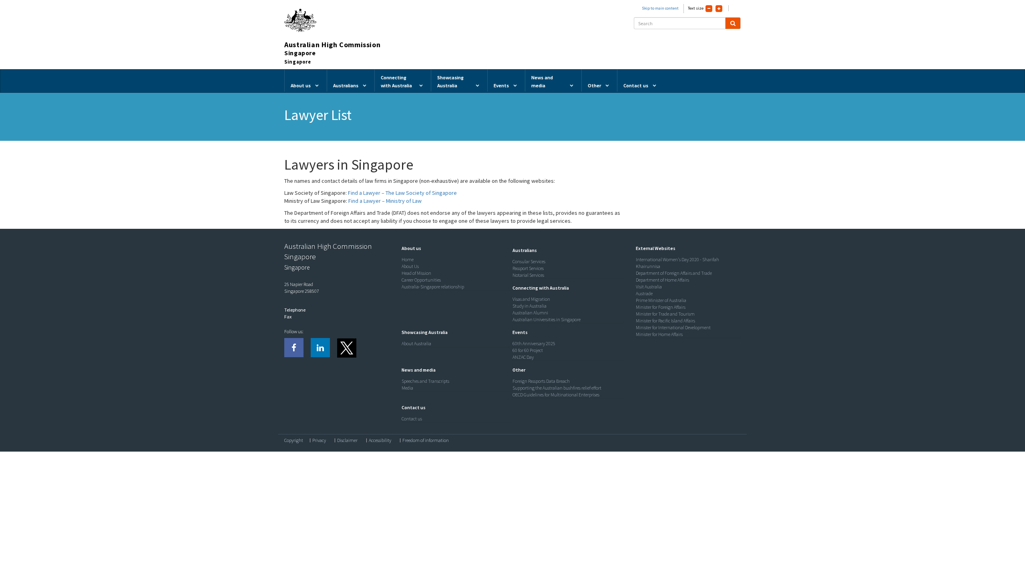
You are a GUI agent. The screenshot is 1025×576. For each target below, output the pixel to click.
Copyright (293, 440)
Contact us (412, 419)
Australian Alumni (530, 313)
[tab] (455, 248)
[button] (409, 248)
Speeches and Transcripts (425, 381)
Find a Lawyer (364, 200)
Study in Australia (529, 306)
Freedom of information (425, 440)
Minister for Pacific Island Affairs (665, 321)
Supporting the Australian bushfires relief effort (556, 388)
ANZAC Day (523, 357)
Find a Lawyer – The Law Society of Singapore (402, 192)
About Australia (416, 343)
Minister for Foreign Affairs (660, 307)
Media (407, 388)
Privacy (319, 440)
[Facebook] (293, 347)
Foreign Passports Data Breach (541, 381)
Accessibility (380, 440)
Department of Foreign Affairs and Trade (674, 273)
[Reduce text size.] (708, 8)
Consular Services (528, 261)
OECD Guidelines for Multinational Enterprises (555, 395)
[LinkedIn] (320, 347)
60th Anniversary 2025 (533, 343)
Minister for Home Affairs (659, 334)
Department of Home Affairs (662, 280)
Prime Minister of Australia (661, 300)
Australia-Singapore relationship (433, 287)
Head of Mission (416, 273)
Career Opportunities (421, 280)
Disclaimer (347, 440)
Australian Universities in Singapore (546, 319)
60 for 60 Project (527, 350)
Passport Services (528, 268)
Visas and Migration (531, 299)
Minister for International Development (673, 327)
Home (408, 259)
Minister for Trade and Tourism (665, 314)
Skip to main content (660, 8)
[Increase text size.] (718, 8)
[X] (346, 347)
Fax (287, 317)
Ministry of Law (403, 200)
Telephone (294, 310)
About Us (410, 266)
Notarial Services (528, 275)
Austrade (644, 293)
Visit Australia (649, 287)
